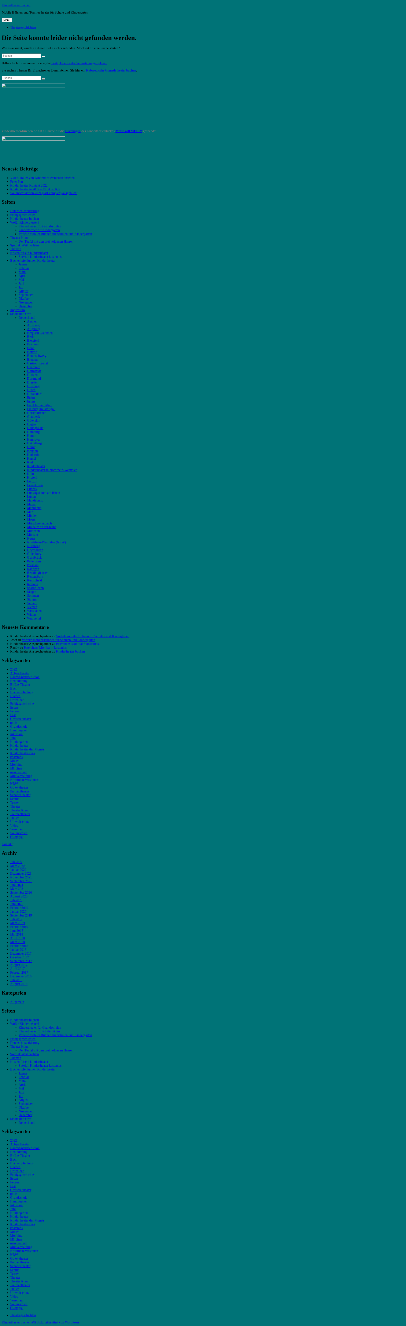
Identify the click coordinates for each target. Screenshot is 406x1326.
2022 (13, 669)
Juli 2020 (16, 900)
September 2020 (21, 892)
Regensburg (35, 576)
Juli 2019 (16, 919)
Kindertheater (36, 466)
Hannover (33, 439)
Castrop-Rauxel (37, 363)
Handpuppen (18, 730)
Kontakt (7, 844)
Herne (31, 447)
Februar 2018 (19, 946)
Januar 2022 (18, 869)
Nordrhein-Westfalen (24, 780)
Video (14, 825)
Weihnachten (18, 833)
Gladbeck (33, 416)
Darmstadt (34, 371)
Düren (31, 390)
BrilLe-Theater (20, 684)
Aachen (32, 321)
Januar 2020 (18, 911)
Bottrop (32, 352)
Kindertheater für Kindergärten (39, 230)
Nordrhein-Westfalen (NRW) (46, 542)
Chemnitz (33, 367)
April (22, 276)
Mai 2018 (16, 934)
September (26, 295)
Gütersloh (33, 420)
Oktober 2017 (19, 957)
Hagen (31, 424)
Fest (13, 715)
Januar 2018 (18, 949)
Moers (31, 519)
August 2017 (18, 965)
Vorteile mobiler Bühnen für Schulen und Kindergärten (55, 234)
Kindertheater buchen (16, 5)
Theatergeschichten (23, 27)
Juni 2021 (16, 885)
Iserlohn (32, 451)
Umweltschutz (19, 821)
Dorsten (32, 375)
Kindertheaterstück (22, 753)
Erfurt (31, 397)
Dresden (32, 382)
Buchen (15, 696)
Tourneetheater (20, 814)
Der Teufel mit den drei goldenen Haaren (46, 241)
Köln (30, 473)
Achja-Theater (19, 673)
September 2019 (21, 915)
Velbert (32, 603)
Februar (24, 268)
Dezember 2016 (21, 976)
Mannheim (34, 508)
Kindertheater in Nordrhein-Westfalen (52, 470)
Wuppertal (34, 618)
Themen (15, 249)
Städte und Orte (20, 314)
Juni (21, 283)
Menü (6, 20)
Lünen (31, 496)
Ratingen (33, 569)
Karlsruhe (33, 454)
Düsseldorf (34, 394)
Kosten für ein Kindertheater (29, 253)
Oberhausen (35, 550)
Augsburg (33, 329)
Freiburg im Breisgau (41, 409)
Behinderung (18, 681)
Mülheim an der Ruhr (41, 527)
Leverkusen (35, 485)
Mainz (31, 504)
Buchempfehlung (21, 692)
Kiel (30, 462)
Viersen (32, 607)
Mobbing (16, 764)
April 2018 (17, 938)
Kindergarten (19, 741)
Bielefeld (33, 340)
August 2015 (18, 984)
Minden (32, 515)
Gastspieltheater (20, 719)
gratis (13, 722)
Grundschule (18, 726)
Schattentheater (20, 795)
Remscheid (34, 580)
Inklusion (16, 734)
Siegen (31, 592)
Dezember (25, 306)
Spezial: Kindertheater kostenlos (40, 256)
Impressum (17, 310)
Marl (30, 512)
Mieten (14, 761)
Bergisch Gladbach (40, 333)
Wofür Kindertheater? (24, 222)
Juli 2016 (16, 980)
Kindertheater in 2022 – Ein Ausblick (35, 189)
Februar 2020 (19, 908)
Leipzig (32, 481)
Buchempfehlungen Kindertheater (32, 260)
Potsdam (32, 565)
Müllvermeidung (21, 776)
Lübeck (32, 489)
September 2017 (21, 961)
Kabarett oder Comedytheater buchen (111, 70)
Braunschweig (36, 355)
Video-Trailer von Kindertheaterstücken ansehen (42, 178)
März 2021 (17, 888)
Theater (15, 806)
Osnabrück (34, 557)
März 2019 (17, 923)
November (26, 302)
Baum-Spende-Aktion (25, 677)
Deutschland (27, 317)
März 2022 (17, 866)
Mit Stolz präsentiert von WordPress (55, 1322)
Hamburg (33, 432)
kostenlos (16, 757)
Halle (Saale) (35, 428)
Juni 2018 (16, 930)
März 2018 (17, 942)
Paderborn (34, 561)
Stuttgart (32, 599)
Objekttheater (19, 787)
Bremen (32, 359)
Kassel (31, 458)
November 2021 (21, 877)
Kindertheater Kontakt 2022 (29, 185)
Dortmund (34, 378)
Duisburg (33, 386)
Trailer (14, 818)
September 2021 (21, 881)
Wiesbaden (34, 611)
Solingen (33, 595)
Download (17, 700)
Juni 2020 (16, 904)
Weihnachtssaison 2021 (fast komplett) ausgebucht (43, 193)
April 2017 (17, 968)
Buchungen (73, 131)
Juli (21, 287)
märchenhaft (18, 772)
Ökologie (16, 837)
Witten (31, 614)
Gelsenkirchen (36, 413)
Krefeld (32, 477)
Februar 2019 (19, 927)
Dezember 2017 (21, 953)
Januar (23, 264)
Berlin (31, 336)
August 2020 (18, 896)
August (23, 291)
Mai (21, 279)
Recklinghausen (37, 572)
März (22, 272)
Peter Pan (16, 181)
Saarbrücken (35, 588)
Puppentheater (19, 791)
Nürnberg (33, 546)
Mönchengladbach (39, 523)
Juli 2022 (16, 862)
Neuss (31, 538)
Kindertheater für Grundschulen (40, 226)
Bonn (30, 348)
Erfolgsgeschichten (23, 215)
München (33, 531)
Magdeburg (35, 500)
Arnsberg (33, 325)
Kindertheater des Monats (27, 749)
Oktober (24, 298)
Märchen (16, 768)
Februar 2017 (19, 972)
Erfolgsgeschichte (22, 703)
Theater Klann (19, 237)
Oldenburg (34, 553)
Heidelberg (34, 443)
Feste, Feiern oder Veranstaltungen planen (79, 63)
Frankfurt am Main (39, 405)
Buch (13, 688)
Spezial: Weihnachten (24, 245)
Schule (14, 799)
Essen (31, 401)
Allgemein (17, 1002)
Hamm (31, 435)
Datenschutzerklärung (24, 211)
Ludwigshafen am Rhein (43, 493)
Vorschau (16, 829)
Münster (32, 534)
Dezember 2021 (21, 873)
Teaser (14, 802)
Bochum (32, 344)
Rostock (32, 584)
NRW (14, 783)
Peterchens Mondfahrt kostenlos (77, 644)
